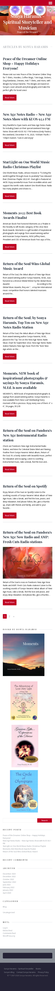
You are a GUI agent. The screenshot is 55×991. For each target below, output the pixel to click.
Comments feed (9, 933)
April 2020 (7, 893)
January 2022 (8, 890)
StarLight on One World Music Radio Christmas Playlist (26, 164)
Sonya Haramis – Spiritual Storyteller (19, 968)
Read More (10, 97)
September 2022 (9, 882)
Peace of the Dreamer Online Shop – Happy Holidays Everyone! (25, 63)
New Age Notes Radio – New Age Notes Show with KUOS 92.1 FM (27, 116)
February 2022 (8, 887)
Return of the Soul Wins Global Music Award (20, 851)
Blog (4, 907)
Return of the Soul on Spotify (25, 486)
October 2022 (8, 879)
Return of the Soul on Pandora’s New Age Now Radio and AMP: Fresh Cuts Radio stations (27, 537)
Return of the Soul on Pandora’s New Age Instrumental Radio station (27, 435)
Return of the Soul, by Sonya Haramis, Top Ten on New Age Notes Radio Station (26, 322)
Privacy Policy (43, 972)
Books (38, 968)
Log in (5, 928)
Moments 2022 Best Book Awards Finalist (22, 215)
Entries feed (7, 930)
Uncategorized (9, 912)
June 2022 (7, 885)
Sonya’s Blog (9, 972)
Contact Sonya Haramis (26, 972)
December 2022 (9, 876)
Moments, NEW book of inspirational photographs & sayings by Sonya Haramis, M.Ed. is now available (25, 380)
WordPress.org (9, 936)
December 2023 (9, 874)
